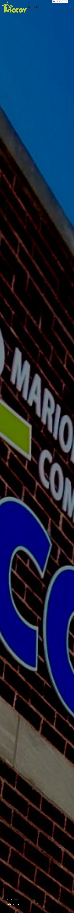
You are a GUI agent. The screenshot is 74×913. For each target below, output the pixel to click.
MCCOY (33, 7)
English (57, 1)
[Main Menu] (70, 7)
